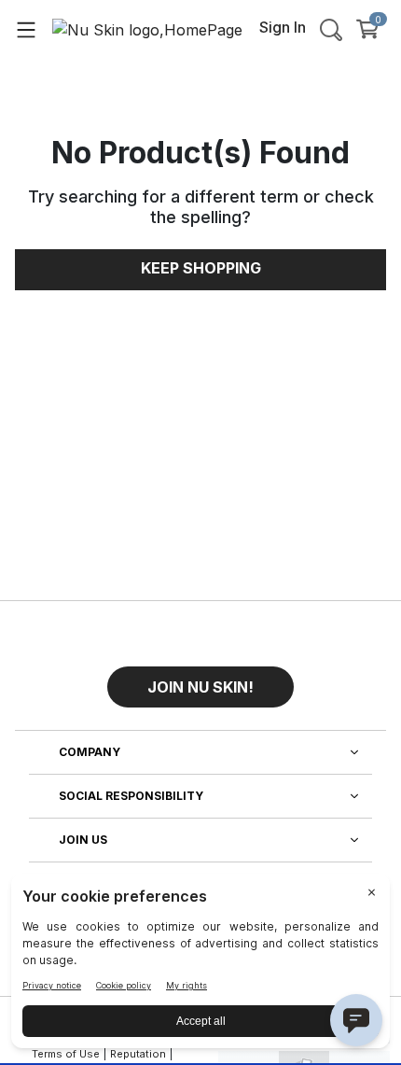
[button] (200, 680)
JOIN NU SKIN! (200, 687)
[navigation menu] (26, 29)
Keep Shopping (201, 268)
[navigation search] (331, 29)
